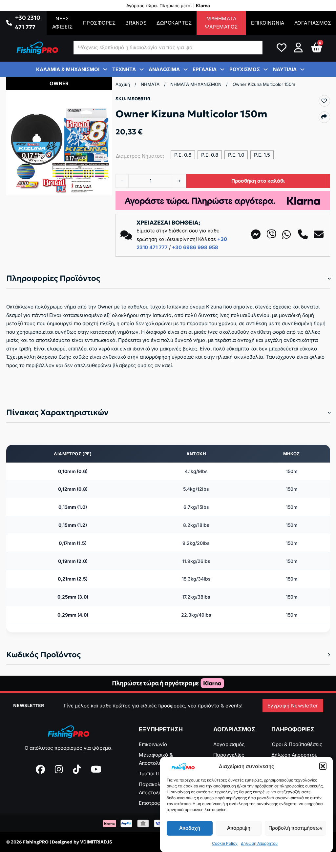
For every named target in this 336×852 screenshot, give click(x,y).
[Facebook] (40, 769)
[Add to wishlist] (324, 101)
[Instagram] (59, 769)
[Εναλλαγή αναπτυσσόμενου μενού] (9, 23)
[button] (323, 766)
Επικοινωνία (153, 744)
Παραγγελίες (228, 755)
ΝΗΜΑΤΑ (150, 84)
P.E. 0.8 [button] (209, 155)
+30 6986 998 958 (195, 247)
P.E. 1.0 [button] (236, 155)
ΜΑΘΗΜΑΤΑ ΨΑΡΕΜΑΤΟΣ (221, 22)
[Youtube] (96, 769)
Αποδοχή (189, 828)
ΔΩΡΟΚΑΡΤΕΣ (174, 23)
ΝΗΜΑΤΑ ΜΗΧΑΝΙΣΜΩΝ (195, 84)
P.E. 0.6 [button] (182, 155)
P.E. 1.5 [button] (262, 155)
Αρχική (123, 84)
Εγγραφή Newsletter (292, 706)
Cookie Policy (225, 843)
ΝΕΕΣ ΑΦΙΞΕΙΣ (62, 22)
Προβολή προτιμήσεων (295, 828)
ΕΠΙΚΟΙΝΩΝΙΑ (267, 23)
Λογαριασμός (229, 744)
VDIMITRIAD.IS (96, 841)
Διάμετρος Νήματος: (140, 156)
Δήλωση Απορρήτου (259, 843)
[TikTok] (77, 769)
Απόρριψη (238, 828)
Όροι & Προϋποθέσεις (297, 744)
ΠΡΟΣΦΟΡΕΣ (99, 23)
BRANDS (136, 23)
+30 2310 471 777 (27, 22)
